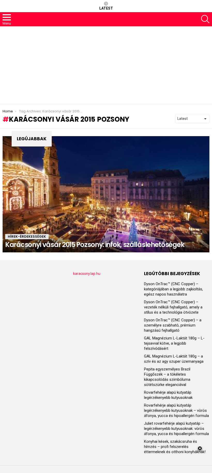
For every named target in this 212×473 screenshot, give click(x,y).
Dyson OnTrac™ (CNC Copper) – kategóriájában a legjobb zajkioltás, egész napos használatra (173, 289)
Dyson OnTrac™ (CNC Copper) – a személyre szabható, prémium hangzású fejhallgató (172, 325)
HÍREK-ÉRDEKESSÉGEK (27, 236)
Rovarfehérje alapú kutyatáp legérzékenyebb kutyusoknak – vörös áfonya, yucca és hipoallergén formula (176, 410)
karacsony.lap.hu (86, 274)
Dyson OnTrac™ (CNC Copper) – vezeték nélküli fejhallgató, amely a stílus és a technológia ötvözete (173, 307)
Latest (106, 8)
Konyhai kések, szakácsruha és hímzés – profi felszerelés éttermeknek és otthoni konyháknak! (175, 446)
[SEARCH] (205, 19)
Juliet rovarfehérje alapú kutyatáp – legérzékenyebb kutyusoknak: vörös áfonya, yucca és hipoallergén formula (176, 428)
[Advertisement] (106, 65)
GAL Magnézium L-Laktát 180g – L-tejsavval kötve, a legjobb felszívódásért (174, 343)
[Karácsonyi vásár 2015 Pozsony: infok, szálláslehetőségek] (106, 194)
